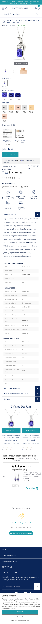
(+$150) (21, 142)
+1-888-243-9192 (10, 187)
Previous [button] (3, 430)
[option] (21, 46)
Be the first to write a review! (21, 533)
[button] (35, 459)
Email (25, 187)
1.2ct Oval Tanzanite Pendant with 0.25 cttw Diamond (31, 438)
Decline (19, 616)
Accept (20, 612)
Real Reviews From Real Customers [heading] (19, 456)
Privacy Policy (11, 608)
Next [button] (39, 430)
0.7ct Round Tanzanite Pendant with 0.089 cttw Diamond (11, 438)
